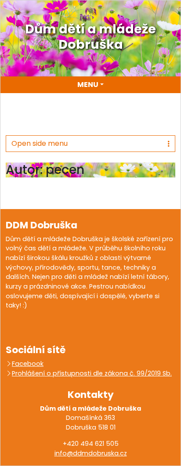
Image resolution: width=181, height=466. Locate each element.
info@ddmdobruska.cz (90, 453)
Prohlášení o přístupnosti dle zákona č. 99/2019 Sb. (92, 373)
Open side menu (39, 143)
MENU (87, 84)
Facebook (27, 363)
